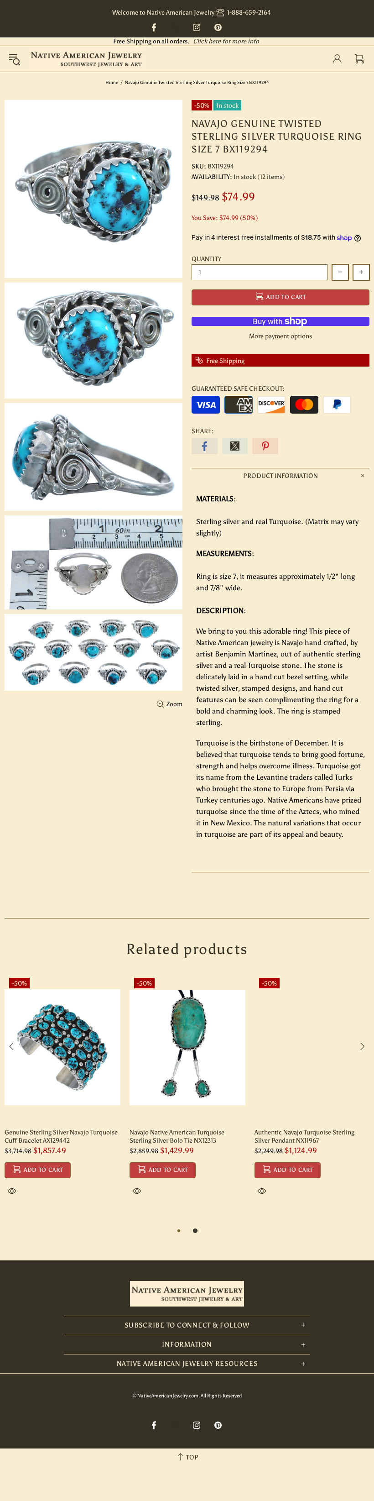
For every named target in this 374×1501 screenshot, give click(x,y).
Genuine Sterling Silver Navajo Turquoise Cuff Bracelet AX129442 (61, 1136)
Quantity (206, 259)
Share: (203, 431)
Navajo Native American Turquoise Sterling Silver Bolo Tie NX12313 (177, 1136)
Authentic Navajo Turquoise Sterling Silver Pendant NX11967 (304, 1136)
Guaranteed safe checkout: (238, 389)
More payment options (280, 336)
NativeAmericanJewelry (86, 59)
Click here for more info (226, 41)
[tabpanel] (62, 1095)
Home (111, 82)
